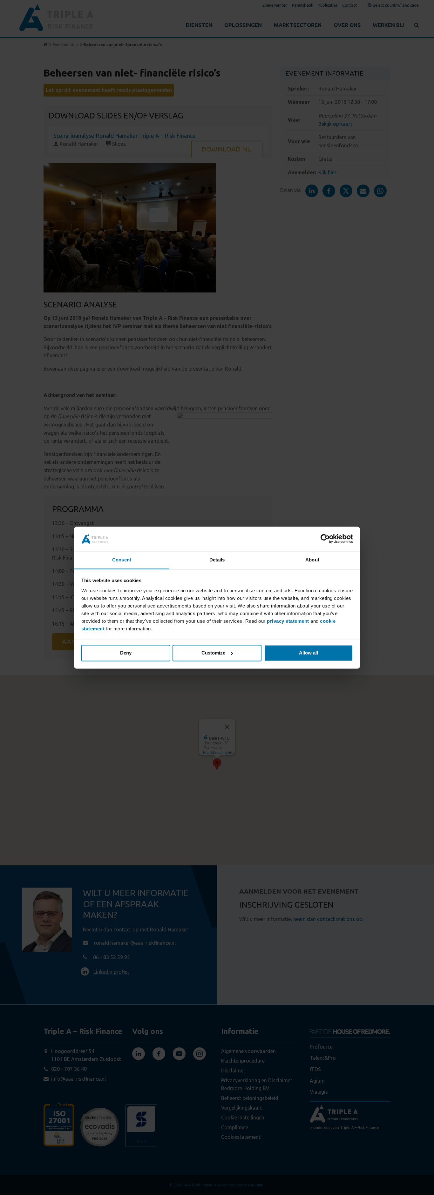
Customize (213, 652)
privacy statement (288, 621)
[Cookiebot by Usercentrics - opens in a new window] (325, 538)
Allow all (308, 652)
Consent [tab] (121, 559)
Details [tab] (217, 559)
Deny (126, 652)
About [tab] (312, 559)
